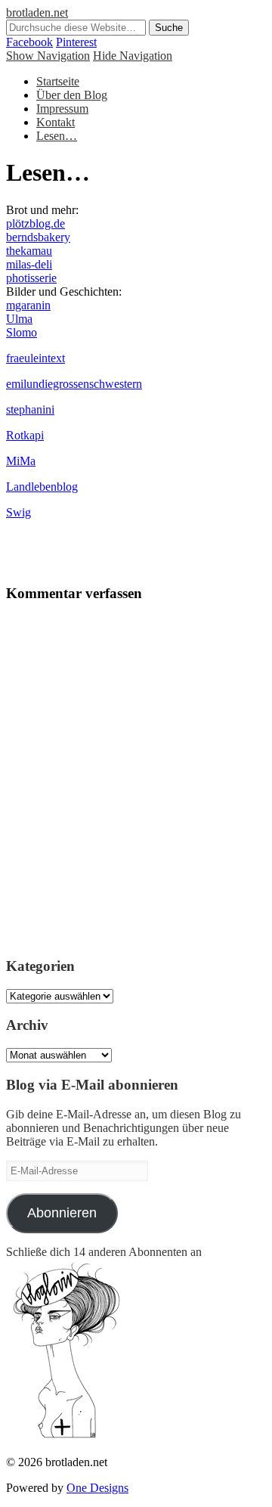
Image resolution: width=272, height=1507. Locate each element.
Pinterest (76, 42)
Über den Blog (71, 94)
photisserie (31, 277)
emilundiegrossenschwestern (74, 383)
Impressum (62, 108)
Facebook (29, 42)
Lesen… (56, 135)
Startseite (57, 81)
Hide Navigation (132, 55)
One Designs (97, 1487)
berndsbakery (38, 237)
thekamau (29, 250)
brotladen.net (37, 12)
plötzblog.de (35, 223)
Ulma (19, 318)
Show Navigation (48, 55)
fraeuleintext (35, 358)
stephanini (30, 409)
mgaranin (28, 305)
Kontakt (55, 122)
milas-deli (29, 264)
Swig (18, 512)
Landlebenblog (42, 486)
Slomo (21, 332)
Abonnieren (62, 1212)
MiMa (21, 460)
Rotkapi (25, 435)
